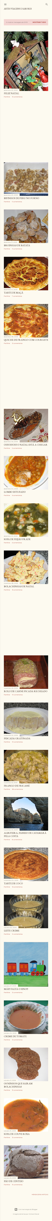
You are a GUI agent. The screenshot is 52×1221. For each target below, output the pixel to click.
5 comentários (17, 448)
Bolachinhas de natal (19, 586)
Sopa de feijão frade (17, 539)
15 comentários (17, 590)
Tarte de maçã (13, 292)
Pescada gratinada (17, 738)
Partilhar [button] (7, 97)
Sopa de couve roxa (17, 1134)
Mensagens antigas (40, 1194)
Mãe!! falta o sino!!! (16, 989)
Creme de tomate (15, 1036)
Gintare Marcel (34, 1214)
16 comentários (17, 887)
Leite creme (11, 930)
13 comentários (17, 97)
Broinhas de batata (17, 245)
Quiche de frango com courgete (26, 339)
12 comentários (17, 343)
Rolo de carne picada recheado (25, 691)
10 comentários (17, 695)
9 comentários (17, 202)
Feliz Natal (11, 93)
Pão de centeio (13, 1181)
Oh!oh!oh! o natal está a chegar (25, 444)
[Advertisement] (26, 130)
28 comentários (17, 789)
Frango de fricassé (17, 785)
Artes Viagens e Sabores (18, 8)
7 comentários (17, 296)
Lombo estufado (15, 491)
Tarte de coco (13, 883)
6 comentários (17, 495)
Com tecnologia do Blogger (27, 1209)
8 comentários (17, 839)
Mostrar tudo (39, 22)
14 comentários (17, 934)
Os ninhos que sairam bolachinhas (18, 1085)
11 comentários (17, 249)
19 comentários (17, 1090)
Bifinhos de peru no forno (21, 198)
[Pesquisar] (46, 3)
